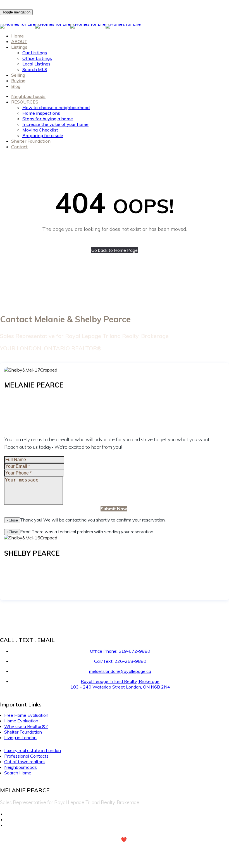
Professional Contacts (26, 756)
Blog (15, 86)
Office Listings (37, 58)
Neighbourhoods (28, 96)
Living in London (20, 737)
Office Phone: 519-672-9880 (120, 651)
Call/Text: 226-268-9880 (120, 661)
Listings (19, 47)
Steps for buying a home (47, 118)
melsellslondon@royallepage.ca (34, 409)
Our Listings (34, 52)
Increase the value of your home (55, 124)
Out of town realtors (24, 761)
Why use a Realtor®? (26, 726)
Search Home (17, 773)
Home (17, 36)
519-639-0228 (36, 566)
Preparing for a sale (42, 135)
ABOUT (19, 41)
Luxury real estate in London (32, 750)
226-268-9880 (36, 398)
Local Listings (36, 64)
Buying (18, 80)
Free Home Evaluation (26, 715)
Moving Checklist (40, 130)
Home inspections (41, 113)
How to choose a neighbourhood (56, 107)
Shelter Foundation (31, 141)
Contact (19, 146)
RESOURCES (25, 102)
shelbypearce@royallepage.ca (33, 577)
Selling (18, 75)
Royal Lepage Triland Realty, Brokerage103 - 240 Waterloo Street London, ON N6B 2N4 (120, 684)
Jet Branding (148, 839)
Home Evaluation (21, 720)
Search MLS (34, 69)
